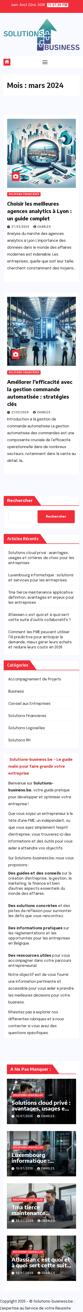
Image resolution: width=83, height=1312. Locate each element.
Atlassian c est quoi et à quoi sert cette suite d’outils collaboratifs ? (41, 1265)
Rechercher (20, 500)
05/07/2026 (25, 1273)
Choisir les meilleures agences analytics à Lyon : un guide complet (39, 211)
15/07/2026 (25, 1116)
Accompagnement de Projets (34, 679)
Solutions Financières (24, 194)
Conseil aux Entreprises (29, 704)
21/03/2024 (21, 412)
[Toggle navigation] (45, 62)
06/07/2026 (25, 1221)
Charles (44, 227)
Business (16, 692)
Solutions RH (19, 740)
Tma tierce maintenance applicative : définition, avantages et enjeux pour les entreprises (41, 598)
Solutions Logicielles (26, 728)
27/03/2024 (21, 227)
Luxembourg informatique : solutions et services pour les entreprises (39, 1163)
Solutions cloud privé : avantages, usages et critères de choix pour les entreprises (41, 558)
